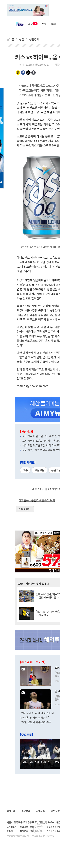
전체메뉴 (10, 24)
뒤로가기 (25, 509)
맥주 (25, 470)
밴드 (33, 72)
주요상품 (26, 811)
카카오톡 (18, 72)
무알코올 (39, 470)
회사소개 (11, 811)
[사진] (35, 676)
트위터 (28, 72)
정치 (53, 24)
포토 (44, 24)
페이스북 (23, 72)
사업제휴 (40, 811)
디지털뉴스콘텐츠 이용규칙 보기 (37, 500)
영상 (30, 24)
